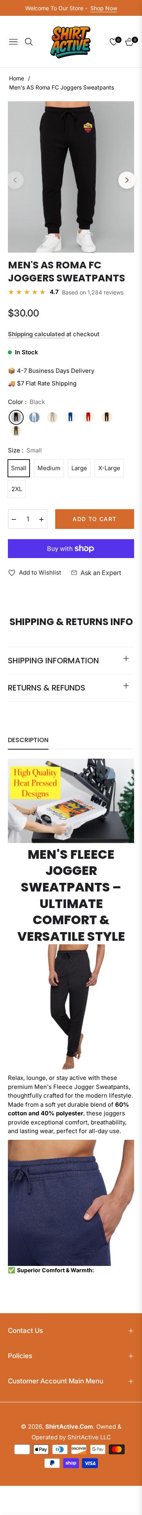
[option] (71, 177)
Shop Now (103, 8)
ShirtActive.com (69, 1426)
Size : (25, 450)
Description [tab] (28, 740)
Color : (26, 402)
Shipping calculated (36, 334)
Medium (48, 468)
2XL (16, 489)
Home (16, 78)
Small (18, 468)
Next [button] (127, 180)
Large (79, 468)
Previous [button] (15, 180)
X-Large (109, 468)
